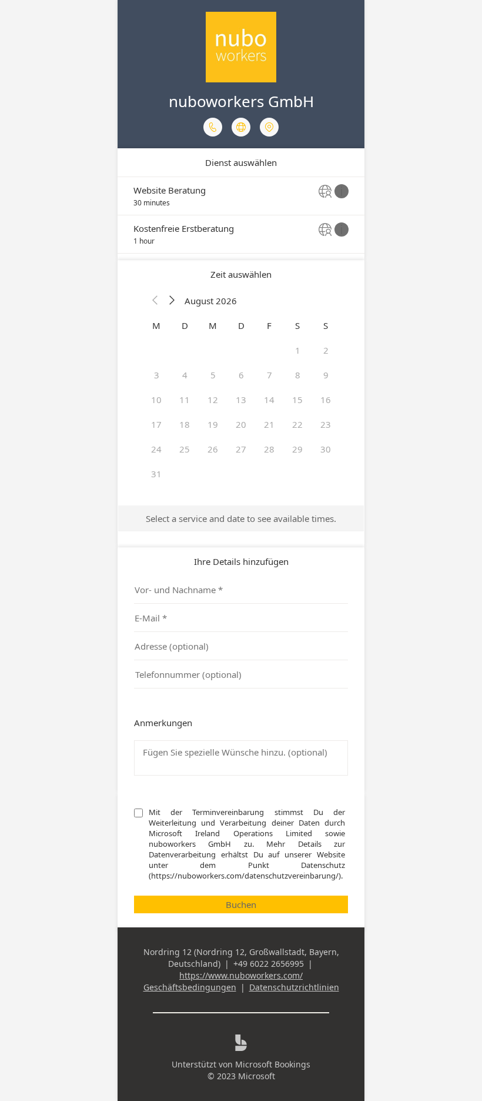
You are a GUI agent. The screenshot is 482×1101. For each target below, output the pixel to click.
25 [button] (184, 449)
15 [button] (297, 399)
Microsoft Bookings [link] (272, 1064)
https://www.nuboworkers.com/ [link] (241, 975)
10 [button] (156, 399)
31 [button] (156, 474)
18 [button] (184, 424)
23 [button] (325, 424)
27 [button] (241, 449)
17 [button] (156, 424)
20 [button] (241, 424)
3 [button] (156, 375)
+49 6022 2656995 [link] (268, 963)
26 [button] (212, 449)
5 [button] (213, 375)
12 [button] (212, 399)
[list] (241, 215)
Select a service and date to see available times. (241, 518)
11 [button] (184, 399)
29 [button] (297, 449)
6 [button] (241, 375)
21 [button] (269, 424)
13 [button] (241, 399)
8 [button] (297, 375)
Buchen (241, 904)
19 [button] (212, 424)
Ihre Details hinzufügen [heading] (241, 561)
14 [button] (269, 399)
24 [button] (156, 449)
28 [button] (269, 449)
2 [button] (326, 350)
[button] (155, 300)
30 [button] (325, 449)
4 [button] (185, 375)
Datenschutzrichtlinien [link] (294, 987)
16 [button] (325, 399)
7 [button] (269, 375)
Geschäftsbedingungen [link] (189, 987)
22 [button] (297, 424)
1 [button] (297, 350)
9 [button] (326, 375)
